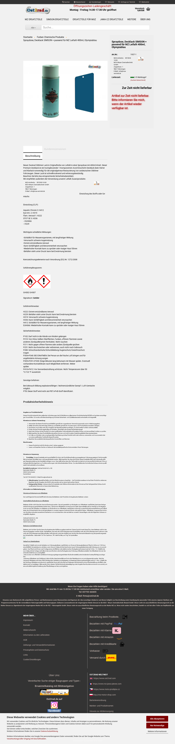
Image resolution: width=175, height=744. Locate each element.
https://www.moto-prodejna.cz (107, 689)
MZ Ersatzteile (33, 19)
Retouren (110, 2)
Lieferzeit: (116, 77)
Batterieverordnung (98, 700)
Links (25, 655)
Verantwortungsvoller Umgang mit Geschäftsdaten (26, 739)
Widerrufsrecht (29, 630)
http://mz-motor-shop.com (104, 695)
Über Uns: (54, 675)
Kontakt (26, 625)
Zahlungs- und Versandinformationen (39, 645)
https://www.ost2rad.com (105, 678)
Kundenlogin (96, 2)
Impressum (28, 620)
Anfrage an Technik (127, 2)
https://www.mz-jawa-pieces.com (107, 684)
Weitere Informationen (157, 731)
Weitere (131, 19)
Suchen (67, 2)
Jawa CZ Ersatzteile (111, 19)
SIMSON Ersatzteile (57, 19)
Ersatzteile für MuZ (84, 19)
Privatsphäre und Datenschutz (36, 650)
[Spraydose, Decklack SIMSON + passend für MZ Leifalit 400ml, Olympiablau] (65, 90)
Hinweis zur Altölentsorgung (101, 711)
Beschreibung (32, 155)
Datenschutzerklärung (49, 731)
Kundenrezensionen (55, 149)
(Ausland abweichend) (137, 80)
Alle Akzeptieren (157, 719)
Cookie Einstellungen (32, 659)
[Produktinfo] (132, 118)
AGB (25, 640)
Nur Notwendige (157, 725)
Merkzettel (145, 2)
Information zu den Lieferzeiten (36, 635)
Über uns (145, 19)
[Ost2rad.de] (37, 10)
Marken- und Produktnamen (101, 706)
